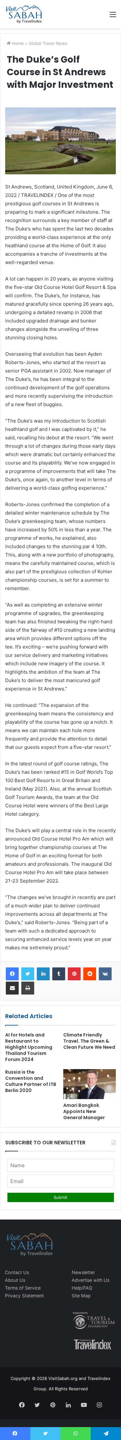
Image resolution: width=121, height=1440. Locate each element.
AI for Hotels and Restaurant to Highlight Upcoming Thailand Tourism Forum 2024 (28, 1047)
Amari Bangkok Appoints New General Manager (84, 1111)
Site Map (81, 1295)
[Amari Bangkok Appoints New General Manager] (89, 1084)
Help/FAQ (82, 1288)
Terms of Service (23, 1288)
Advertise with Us (90, 1280)
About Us (15, 1280)
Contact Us (17, 1272)
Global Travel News (48, 43)
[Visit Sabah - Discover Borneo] (24, 14)
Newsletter (83, 1272)
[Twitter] (27, 973)
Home (17, 43)
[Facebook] (12, 973)
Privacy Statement (24, 1295)
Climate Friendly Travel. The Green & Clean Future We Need (89, 1041)
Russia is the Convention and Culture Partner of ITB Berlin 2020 (30, 1081)
